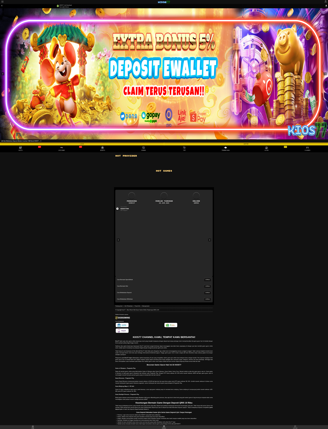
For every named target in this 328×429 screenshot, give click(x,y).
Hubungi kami (145, 306)
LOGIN (82, 144)
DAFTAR (246, 144)
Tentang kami (119, 306)
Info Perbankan (128, 306)
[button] (2, 73)
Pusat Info (137, 306)
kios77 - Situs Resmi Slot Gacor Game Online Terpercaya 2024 (139, 310)
